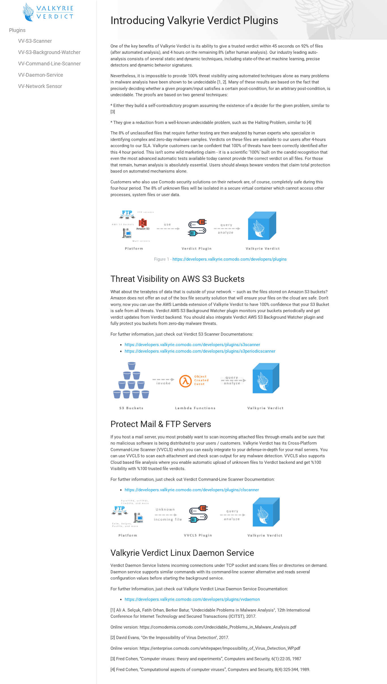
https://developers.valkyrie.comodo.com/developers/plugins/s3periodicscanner (200, 351)
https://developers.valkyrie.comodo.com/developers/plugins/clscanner (192, 489)
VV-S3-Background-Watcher (49, 52)
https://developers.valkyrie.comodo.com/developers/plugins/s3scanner (192, 344)
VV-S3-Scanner (35, 41)
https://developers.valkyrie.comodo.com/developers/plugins (230, 259)
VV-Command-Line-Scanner (49, 64)
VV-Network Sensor (40, 86)
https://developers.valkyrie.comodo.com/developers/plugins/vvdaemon (192, 599)
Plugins (17, 30)
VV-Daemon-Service (40, 75)
